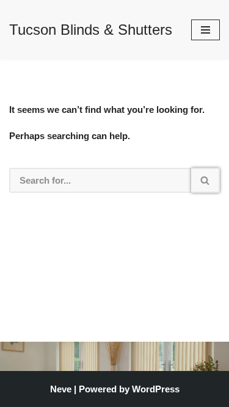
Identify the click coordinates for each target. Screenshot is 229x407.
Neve (60, 389)
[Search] (205, 180)
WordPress (156, 389)
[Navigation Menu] (205, 30)
